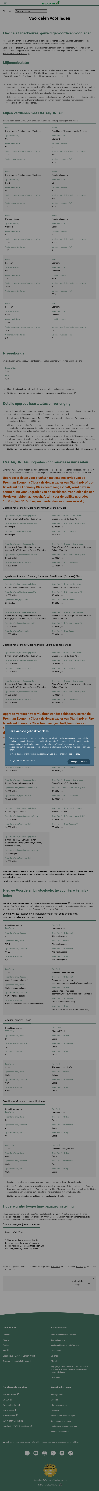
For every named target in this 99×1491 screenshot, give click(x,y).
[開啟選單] (5, 2)
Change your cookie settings (21, 760)
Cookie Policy (75, 754)
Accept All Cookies (79, 761)
